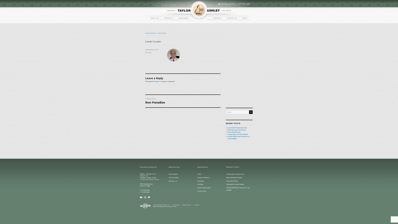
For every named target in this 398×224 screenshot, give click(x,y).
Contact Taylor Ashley (204, 188)
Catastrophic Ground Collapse (238, 134)
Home (244, 18)
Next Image (162, 33)
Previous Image (150, 33)
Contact (196, 205)
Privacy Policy (201, 191)
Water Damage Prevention (237, 130)
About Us (155, 18)
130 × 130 (148, 52)
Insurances (183, 18)
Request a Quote (228, 4)
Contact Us (232, 18)
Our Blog (217, 18)
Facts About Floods (234, 132)
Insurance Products (203, 177)
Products (169, 18)
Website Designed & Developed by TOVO (164, 206)
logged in (158, 81)
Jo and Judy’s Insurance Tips (237, 128)
